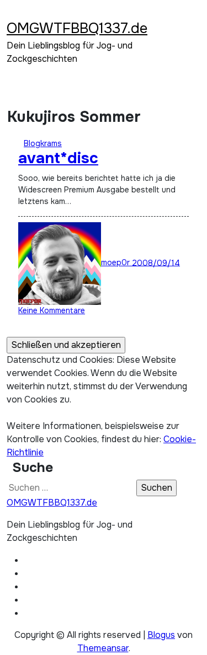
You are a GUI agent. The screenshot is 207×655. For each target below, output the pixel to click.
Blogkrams (43, 143)
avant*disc (58, 158)
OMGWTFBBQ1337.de (77, 28)
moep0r (116, 262)
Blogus (161, 635)
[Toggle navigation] (14, 14)
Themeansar (103, 648)
